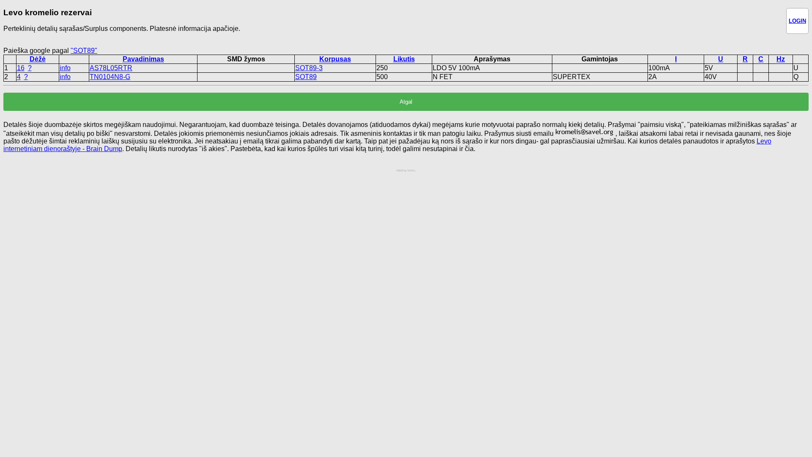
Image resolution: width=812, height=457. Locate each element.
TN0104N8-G (110, 76)
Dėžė (38, 59)
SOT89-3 (309, 68)
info (65, 68)
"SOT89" (84, 50)
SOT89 (306, 76)
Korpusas (335, 59)
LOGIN (797, 21)
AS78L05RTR (111, 68)
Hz (780, 59)
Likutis (404, 59)
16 (21, 68)
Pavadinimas (143, 59)
